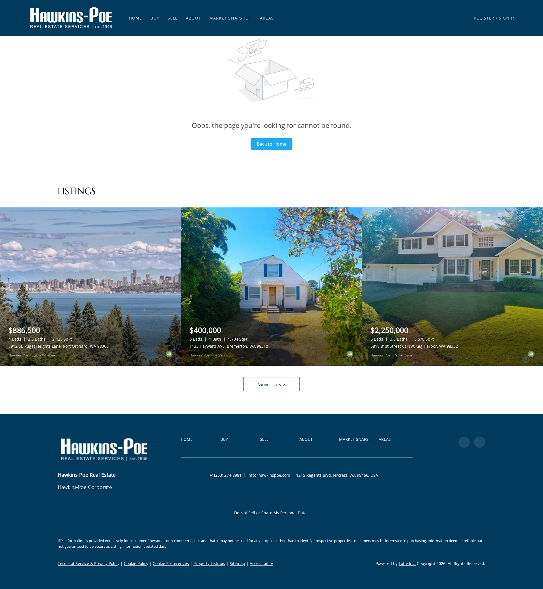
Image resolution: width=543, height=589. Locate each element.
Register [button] (484, 18)
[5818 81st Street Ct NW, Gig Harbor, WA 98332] (452, 286)
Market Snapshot (230, 18)
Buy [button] (154, 18)
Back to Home (271, 144)
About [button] (193, 18)
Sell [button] (172, 18)
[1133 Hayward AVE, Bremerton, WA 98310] (271, 286)
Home (135, 18)
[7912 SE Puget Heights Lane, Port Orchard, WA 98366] (90, 286)
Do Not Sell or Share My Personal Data (270, 512)
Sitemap (237, 563)
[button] (71, 18)
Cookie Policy (136, 563)
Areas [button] (267, 18)
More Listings (271, 384)
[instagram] (479, 442)
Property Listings (209, 563)
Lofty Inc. (407, 563)
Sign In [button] (507, 18)
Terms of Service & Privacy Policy (88, 563)
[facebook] (464, 442)
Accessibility (261, 563)
